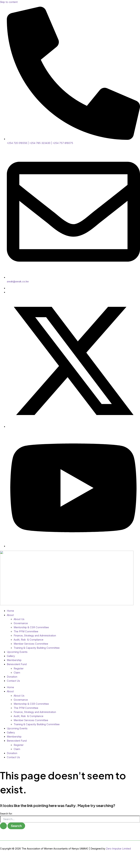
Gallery (11, 656)
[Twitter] (73, 426)
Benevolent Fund (17, 664)
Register (19, 668)
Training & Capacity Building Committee (37, 647)
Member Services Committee (31, 643)
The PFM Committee (26, 631)
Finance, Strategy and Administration (35, 635)
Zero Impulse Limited (118, 848)
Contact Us (13, 680)
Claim (17, 672)
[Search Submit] (3, 826)
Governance (21, 623)
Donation (12, 676)
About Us (19, 619)
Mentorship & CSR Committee (31, 627)
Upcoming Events (17, 652)
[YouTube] (73, 546)
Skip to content (9, 2)
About (10, 615)
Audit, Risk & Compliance (28, 639)
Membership (14, 660)
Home (10, 610)
